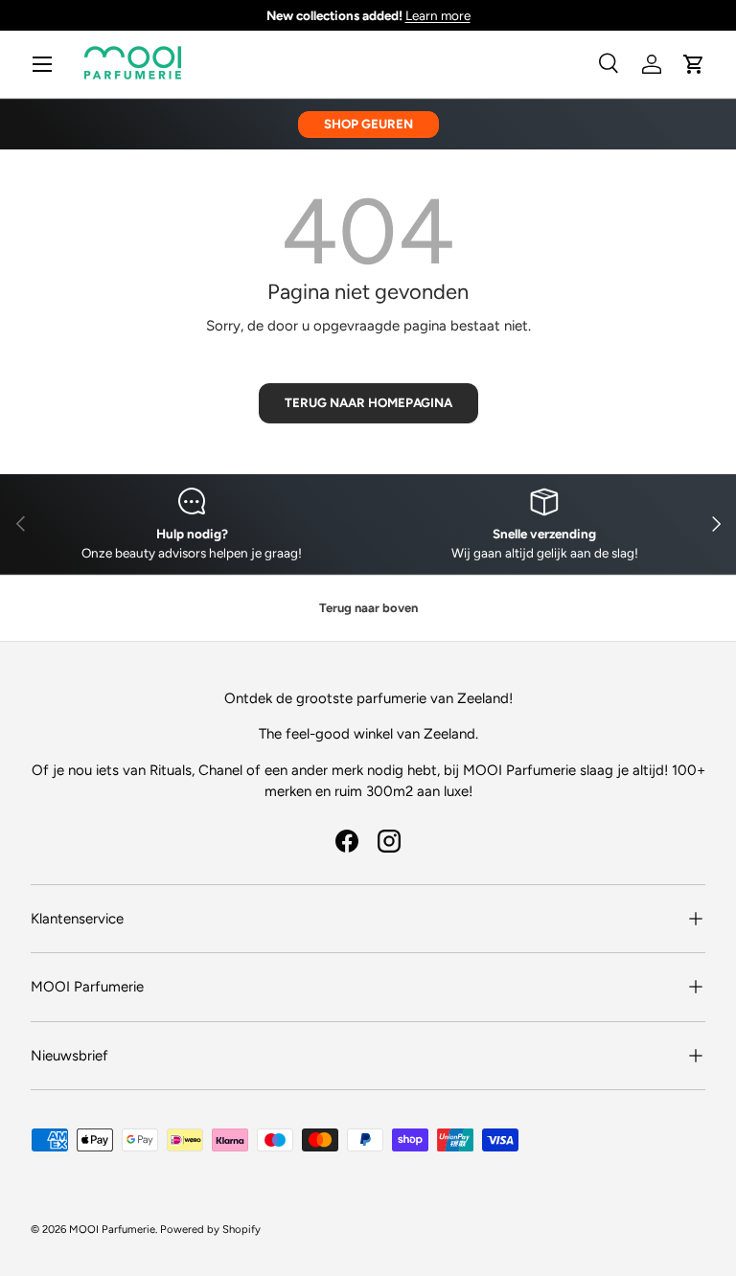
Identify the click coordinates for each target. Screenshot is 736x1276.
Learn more (438, 15)
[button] (694, 64)
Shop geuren (368, 123)
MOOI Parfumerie (112, 1229)
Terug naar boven (368, 608)
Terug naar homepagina (368, 402)
